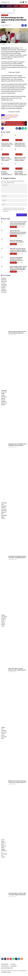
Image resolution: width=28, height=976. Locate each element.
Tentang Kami (5, 966)
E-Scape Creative (6, 972)
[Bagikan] (25, 25)
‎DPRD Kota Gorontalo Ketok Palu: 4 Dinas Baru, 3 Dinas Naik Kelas (17, 781)
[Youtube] (10, 959)
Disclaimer (14, 966)
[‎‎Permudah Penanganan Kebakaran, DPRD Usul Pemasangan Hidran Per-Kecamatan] (7, 166)
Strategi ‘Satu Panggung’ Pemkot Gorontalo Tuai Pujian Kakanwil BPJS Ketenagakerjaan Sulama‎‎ (17, 557)
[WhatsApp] (25, 128)
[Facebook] (17, 128)
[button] (21, 2)
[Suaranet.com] (5, 2)
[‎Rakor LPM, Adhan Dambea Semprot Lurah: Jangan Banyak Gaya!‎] (4, 670)
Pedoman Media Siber (7, 968)
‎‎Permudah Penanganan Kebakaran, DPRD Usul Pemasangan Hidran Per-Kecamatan (7, 173)
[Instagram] (8, 959)
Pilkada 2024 (6, 119)
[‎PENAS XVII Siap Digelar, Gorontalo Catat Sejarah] (7, 152)
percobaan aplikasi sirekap (10, 117)
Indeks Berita (4, 964)
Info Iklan (12, 964)
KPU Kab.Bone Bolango (12, 115)
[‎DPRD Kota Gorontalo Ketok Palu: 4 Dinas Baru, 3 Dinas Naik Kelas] (4, 782)
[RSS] (22, 959)
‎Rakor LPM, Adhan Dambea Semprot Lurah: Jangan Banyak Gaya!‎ (16, 669)
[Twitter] (19, 128)
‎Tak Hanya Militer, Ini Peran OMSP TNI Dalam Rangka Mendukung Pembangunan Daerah (17, 894)
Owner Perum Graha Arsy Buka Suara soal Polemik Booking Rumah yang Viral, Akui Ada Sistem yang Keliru (7, 145)
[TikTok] (16, 959)
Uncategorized (5, 15)
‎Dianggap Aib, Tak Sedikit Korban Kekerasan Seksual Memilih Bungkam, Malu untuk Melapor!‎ (17, 444)
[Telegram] (22, 128)
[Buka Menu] (23, 2)
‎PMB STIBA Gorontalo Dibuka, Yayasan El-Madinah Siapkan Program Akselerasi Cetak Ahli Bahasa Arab (20, 159)
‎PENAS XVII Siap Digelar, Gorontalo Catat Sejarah (6, 159)
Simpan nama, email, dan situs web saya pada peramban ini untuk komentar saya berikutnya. (14, 209)
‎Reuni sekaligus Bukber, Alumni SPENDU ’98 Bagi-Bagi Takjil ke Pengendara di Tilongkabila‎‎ (20, 173)
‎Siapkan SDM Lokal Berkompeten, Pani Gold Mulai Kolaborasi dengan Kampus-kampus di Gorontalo (21, 145)
